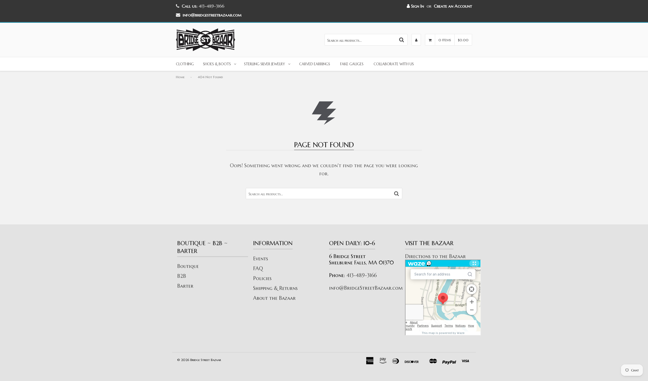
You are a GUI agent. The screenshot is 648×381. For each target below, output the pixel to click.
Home (180, 77)
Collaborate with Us (394, 64)
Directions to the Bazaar (435, 256)
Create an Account (453, 6)
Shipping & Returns (275, 288)
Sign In (417, 6)
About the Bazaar (274, 298)
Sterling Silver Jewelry (264, 64)
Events (260, 259)
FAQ (258, 268)
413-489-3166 (362, 275)
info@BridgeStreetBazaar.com (366, 288)
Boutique (188, 266)
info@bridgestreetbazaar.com (212, 15)
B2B (181, 276)
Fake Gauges (351, 64)
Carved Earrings (314, 64)
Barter (185, 286)
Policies (262, 278)
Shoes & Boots (217, 64)
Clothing (185, 64)
